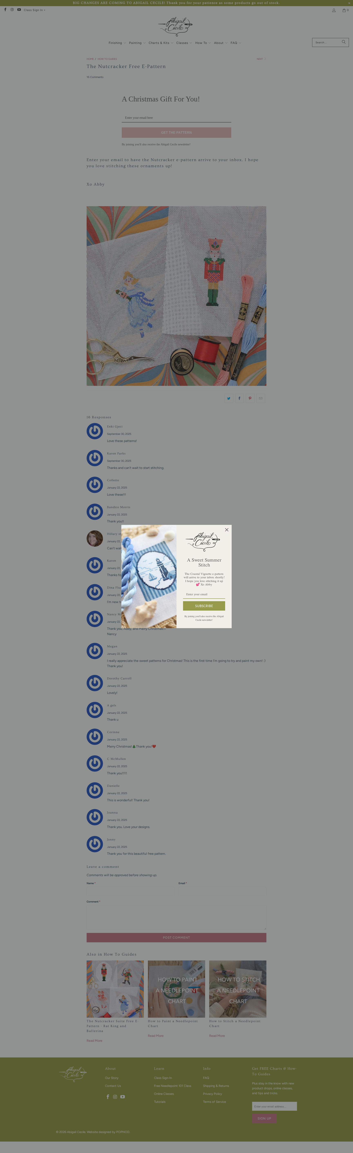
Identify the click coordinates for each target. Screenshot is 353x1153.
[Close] (227, 530)
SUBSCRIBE (204, 605)
